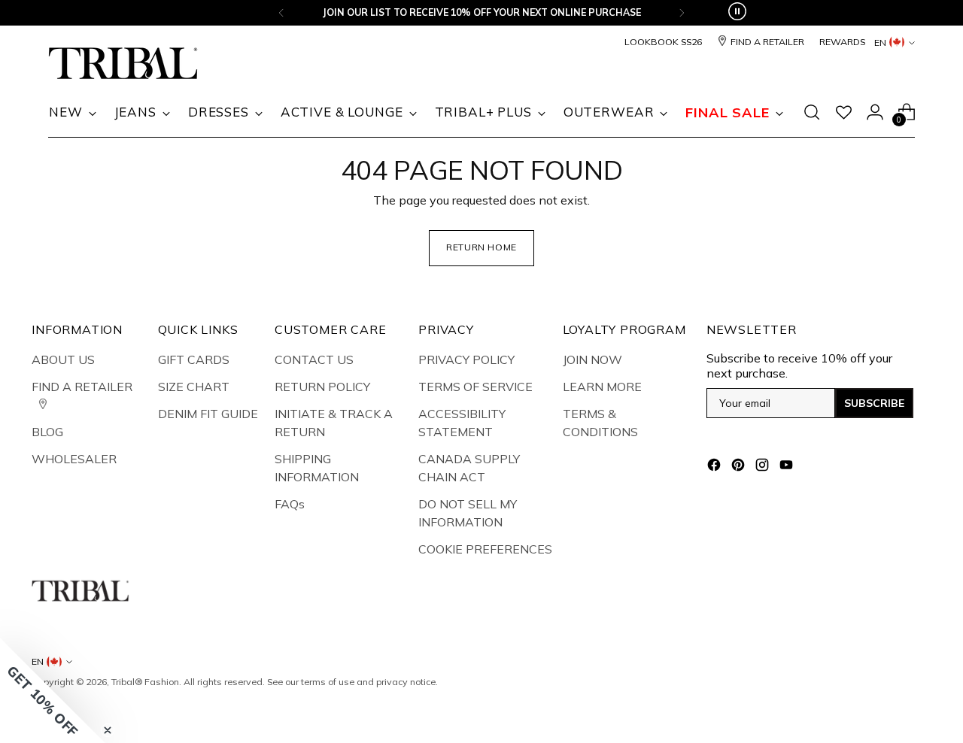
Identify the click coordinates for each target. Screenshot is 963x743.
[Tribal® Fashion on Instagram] (764, 467)
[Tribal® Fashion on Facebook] (715, 467)
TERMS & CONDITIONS (600, 422)
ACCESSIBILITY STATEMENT (462, 422)
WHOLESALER (74, 458)
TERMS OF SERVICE (475, 386)
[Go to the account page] (875, 112)
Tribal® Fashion (145, 681)
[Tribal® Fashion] (123, 63)
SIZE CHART (193, 386)
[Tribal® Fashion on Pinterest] (740, 467)
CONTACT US (314, 359)
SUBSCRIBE (874, 403)
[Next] (681, 13)
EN (880, 42)
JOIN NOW (592, 359)
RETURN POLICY (322, 386)
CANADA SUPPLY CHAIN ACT (469, 467)
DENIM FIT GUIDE (208, 413)
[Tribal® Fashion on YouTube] (788, 467)
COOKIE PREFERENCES (485, 548)
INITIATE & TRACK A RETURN (334, 422)
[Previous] (281, 13)
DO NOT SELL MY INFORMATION (467, 512)
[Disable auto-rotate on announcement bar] (737, 12)
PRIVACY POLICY (466, 359)
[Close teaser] (107, 730)
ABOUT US (63, 359)
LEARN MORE (602, 386)
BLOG (47, 431)
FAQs (290, 503)
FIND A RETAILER (82, 386)
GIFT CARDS (193, 359)
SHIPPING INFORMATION (317, 467)
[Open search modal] (812, 112)
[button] (52, 690)
